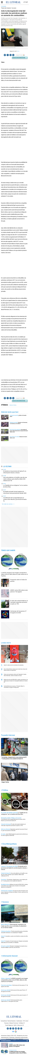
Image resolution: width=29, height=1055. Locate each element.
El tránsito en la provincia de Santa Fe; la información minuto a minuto (14, 471)
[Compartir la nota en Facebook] (5, 55)
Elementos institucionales (21, 1037)
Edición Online (13, 405)
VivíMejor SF (22, 1023)
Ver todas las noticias (7, 504)
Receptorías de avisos (22, 1035)
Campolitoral (4, 1021)
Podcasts (6, 1023)
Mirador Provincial (13, 1023)
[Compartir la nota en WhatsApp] (10, 55)
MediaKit (21, 1039)
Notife (15, 1025)
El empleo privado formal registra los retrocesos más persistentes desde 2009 (14, 491)
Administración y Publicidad (7, 1037)
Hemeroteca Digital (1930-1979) (8, 1035)
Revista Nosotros (12, 1021)
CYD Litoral (25, 1021)
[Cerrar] (26, 57)
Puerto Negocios (9, 1025)
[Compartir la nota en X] (7, 55)
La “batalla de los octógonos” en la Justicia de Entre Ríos (15, 485)
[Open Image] (3, 31)
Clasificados (19, 1021)
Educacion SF (20, 1025)
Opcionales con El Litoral (12, 1039)
